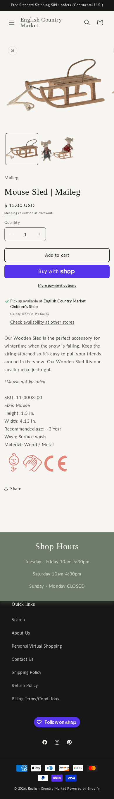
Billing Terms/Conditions (35, 698)
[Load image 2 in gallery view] (57, 149)
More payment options (57, 285)
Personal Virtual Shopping (37, 646)
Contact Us (23, 659)
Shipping (10, 213)
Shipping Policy (27, 672)
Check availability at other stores (42, 322)
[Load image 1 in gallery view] (22, 149)
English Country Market (47, 788)
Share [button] (15, 488)
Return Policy (25, 685)
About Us (21, 632)
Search (18, 619)
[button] (11, 22)
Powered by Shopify (83, 788)
